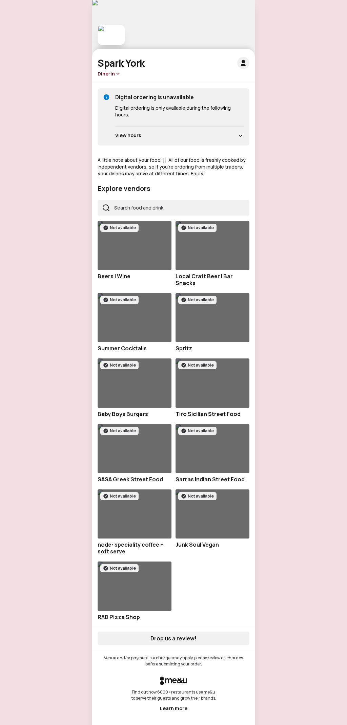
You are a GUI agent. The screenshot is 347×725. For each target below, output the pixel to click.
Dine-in (106, 73)
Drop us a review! (173, 638)
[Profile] (243, 63)
